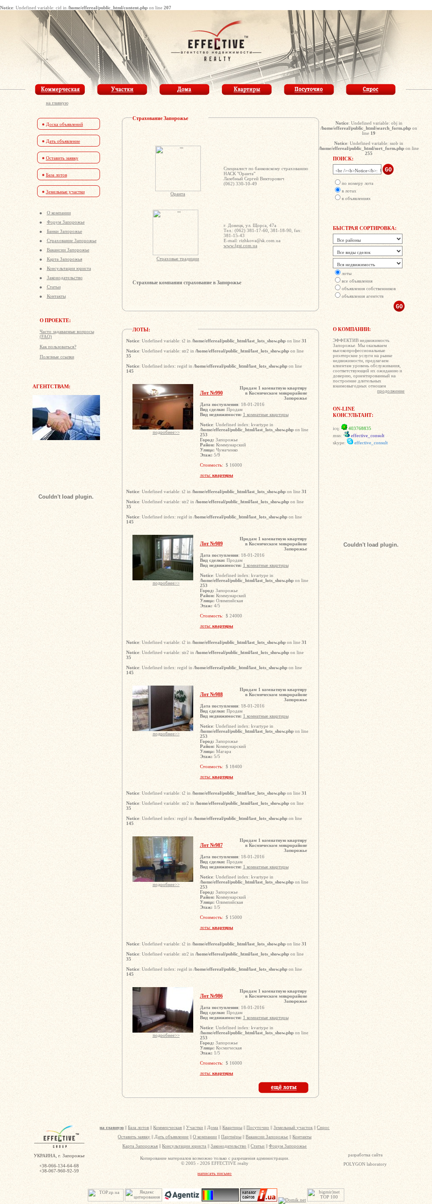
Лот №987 (211, 845)
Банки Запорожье (64, 231)
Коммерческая (167, 1127)
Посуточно (257, 1127)
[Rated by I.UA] (258, 1199)
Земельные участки (65, 191)
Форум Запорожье (66, 221)
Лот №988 (211, 694)
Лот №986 (211, 996)
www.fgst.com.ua (240, 245)
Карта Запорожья (64, 259)
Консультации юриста (69, 268)
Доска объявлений (64, 124)
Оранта (177, 193)
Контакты (56, 296)
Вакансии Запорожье (68, 249)
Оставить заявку (62, 157)
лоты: (216, 475)
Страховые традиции (178, 258)
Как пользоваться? (58, 346)
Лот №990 (211, 393)
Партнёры (231, 1136)
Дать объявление (63, 141)
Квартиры (232, 1127)
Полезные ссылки (57, 356)
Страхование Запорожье (72, 240)
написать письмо (214, 1173)
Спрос (323, 1127)
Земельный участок (293, 1127)
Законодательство (65, 277)
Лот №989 (211, 544)
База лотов (56, 174)
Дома (212, 1127)
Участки (194, 1127)
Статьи (54, 286)
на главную (57, 102)
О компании (59, 212)
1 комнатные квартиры (266, 414)
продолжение (391, 390)
